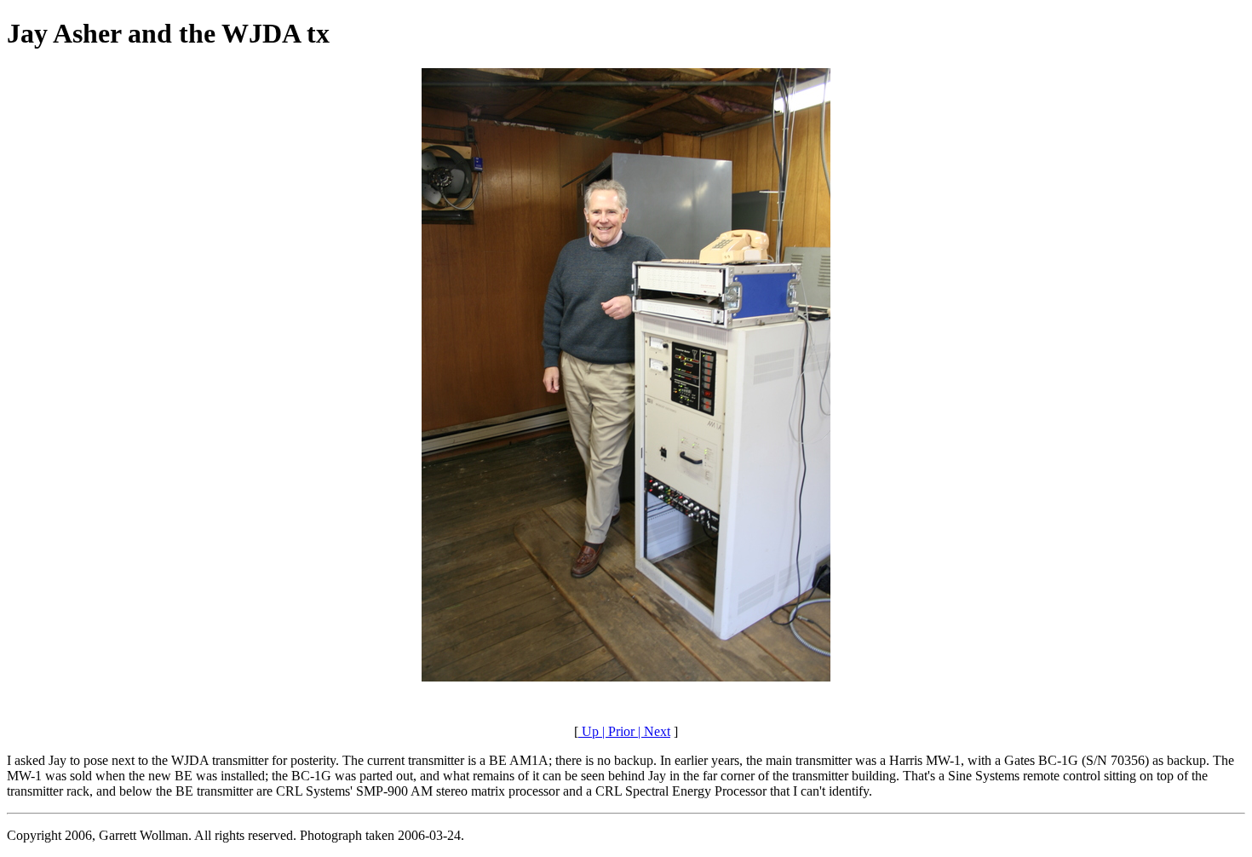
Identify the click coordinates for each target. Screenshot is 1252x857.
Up (588, 731)
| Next (652, 731)
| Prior (617, 731)
